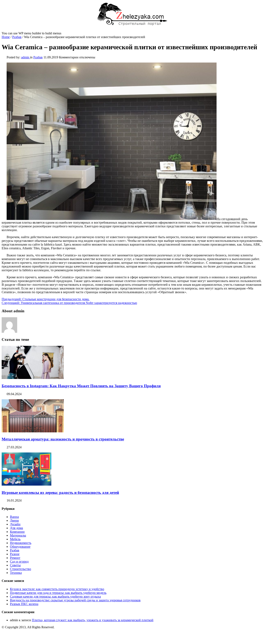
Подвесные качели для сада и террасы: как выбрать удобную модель (58, 593)
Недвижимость (20, 543)
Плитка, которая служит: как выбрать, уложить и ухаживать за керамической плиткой (92, 620)
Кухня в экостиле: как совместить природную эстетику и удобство (57, 589)
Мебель (15, 539)
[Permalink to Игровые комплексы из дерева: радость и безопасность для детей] (26, 484)
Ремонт (15, 558)
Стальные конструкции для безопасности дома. (45, 299)
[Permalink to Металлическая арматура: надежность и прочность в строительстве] (33, 431)
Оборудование (20, 546)
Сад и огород (19, 561)
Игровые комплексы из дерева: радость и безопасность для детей (60, 492)
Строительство (20, 569)
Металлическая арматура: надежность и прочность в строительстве (63, 439)
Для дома (16, 528)
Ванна (14, 517)
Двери (14, 520)
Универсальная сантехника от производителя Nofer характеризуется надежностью (69, 303)
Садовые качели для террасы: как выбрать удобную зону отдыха (55, 596)
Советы (15, 565)
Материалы (18, 535)
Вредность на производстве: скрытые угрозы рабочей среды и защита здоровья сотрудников (75, 600)
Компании (17, 531)
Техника (16, 572)
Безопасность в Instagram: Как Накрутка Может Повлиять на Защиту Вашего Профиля (81, 386)
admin (25, 57)
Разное (14, 554)
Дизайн (15, 524)
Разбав (17, 37)
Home (6, 37)
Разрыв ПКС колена (24, 604)
